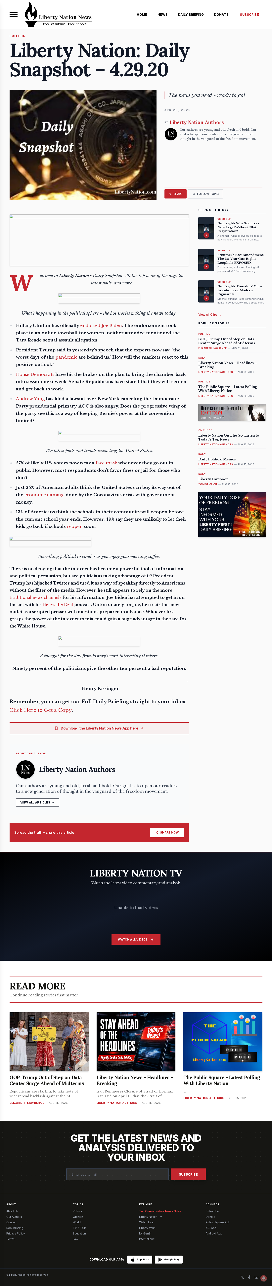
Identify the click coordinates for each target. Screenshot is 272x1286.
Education (79, 1233)
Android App (214, 1233)
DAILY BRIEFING (191, 15)
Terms (10, 1239)
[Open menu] (13, 14)
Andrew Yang (30, 398)
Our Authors (14, 1216)
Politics (77, 1211)
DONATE (221, 15)
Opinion (78, 1216)
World (77, 1222)
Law (75, 1239)
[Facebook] (249, 1277)
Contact (11, 1222)
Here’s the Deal (57, 604)
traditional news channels (35, 597)
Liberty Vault (147, 1228)
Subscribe (188, 1174)
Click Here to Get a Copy (41, 710)
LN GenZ (145, 1233)
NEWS (163, 15)
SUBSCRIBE (249, 15)
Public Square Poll (218, 1222)
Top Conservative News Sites (160, 1211)
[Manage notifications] (263, 1278)
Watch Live (146, 1222)
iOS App (211, 1228)
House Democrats (35, 374)
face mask (106, 463)
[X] (242, 1277)
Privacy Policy (15, 1233)
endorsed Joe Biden (101, 325)
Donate (210, 1216)
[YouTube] (256, 1277)
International (147, 1239)
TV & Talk (79, 1228)
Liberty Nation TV (150, 1216)
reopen (75, 526)
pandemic (66, 357)
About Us (12, 1211)
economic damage (44, 494)
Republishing (14, 1228)
